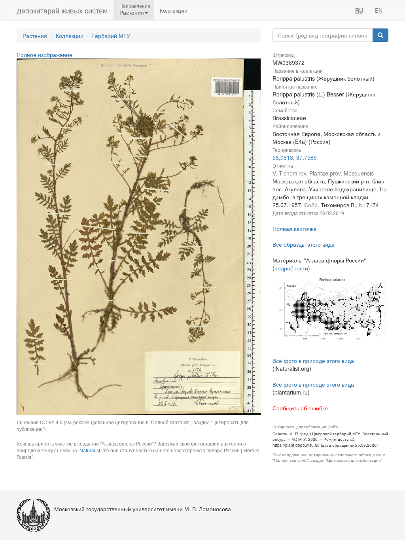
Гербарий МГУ (111, 36)
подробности (291, 268)
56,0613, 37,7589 (295, 157)
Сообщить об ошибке (300, 408)
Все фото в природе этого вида (313, 360)
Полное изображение (44, 55)
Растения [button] (131, 12)
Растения (35, 36)
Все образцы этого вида (304, 244)
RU (359, 10)
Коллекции (173, 10)
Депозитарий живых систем (62, 10)
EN (378, 10)
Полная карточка (294, 228)
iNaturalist (89, 450)
